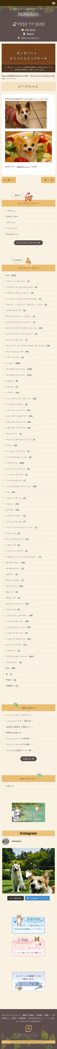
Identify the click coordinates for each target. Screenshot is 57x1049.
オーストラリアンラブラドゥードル (21, 328)
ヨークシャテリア (13, 645)
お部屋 (39, 1015)
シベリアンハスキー (14, 404)
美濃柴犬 (10, 686)
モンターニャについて (11, 1015)
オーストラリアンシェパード (18, 322)
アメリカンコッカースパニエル (19, 287)
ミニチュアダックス (14, 621)
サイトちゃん (11, 228)
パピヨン (10, 504)
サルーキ (10, 387)
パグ (8, 492)
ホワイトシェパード (14, 604)
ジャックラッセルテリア (16, 416)
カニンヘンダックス (14, 340)
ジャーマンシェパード (15, 410)
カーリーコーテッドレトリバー (19, 334)
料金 (46, 1015)
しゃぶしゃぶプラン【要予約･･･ (20, 721)
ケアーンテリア (12, 357)
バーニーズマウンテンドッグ (18, 486)
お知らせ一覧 (28, 759)
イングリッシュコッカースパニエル (21, 299)
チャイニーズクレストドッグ (18, 439)
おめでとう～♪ (23, 166)
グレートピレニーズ (14, 351)
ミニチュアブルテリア (15, 639)
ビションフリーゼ (13, 521)
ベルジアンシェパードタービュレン (21, 557)
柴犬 (8, 668)
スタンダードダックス (15, 422)
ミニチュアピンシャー (15, 627)
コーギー (10, 363)
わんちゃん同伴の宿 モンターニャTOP (15, 75)
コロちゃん (10, 222)
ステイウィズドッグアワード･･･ (20, 715)
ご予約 (13, 1018)
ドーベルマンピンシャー (16, 457)
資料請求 (30, 34)
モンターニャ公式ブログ (31, 1021)
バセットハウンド (13, 498)
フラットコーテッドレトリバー (19, 527)
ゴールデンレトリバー (15, 375)
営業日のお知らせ (13, 733)
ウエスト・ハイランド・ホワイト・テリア (24, 305)
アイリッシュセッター (15, 281)
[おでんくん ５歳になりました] (28, 874)
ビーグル (10, 510)
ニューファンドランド (15, 469)
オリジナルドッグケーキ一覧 (28, 243)
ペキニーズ (10, 545)
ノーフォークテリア (14, 475)
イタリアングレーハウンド (17, 293)
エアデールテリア (13, 310)
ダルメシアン (11, 434)
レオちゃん (10, 211)
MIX (7, 275)
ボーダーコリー (12, 562)
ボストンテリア (12, 580)
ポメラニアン (11, 586)
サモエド (10, 381)
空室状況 (22, 1018)
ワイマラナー (11, 662)
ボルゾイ (10, 592)
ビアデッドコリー (13, 516)
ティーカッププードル (15, 451)
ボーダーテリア (12, 568)
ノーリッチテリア (13, 481)
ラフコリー (10, 651)
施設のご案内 (28, 1015)
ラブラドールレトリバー (16, 656)
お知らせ (10, 786)
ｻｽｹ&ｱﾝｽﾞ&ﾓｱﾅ (12, 216)
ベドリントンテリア (14, 551)
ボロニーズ (10, 598)
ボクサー (10, 574)
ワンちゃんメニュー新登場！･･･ (20, 738)
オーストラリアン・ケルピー (18, 316)
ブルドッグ (10, 533)
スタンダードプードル (15, 428)
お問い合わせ (30, 30)
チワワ (9, 445)
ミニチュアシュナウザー (16, 615)
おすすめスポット (36, 1018)
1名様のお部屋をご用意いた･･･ (19, 727)
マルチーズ (10, 609)
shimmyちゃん (12, 234)
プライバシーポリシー (30, 38)
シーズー (10, 392)
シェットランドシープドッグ (18, 398)
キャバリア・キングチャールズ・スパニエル (25, 346)
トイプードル (11, 463)
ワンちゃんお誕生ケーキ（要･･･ (20, 750)
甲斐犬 (9, 680)
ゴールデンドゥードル (15, 369)
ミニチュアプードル (14, 633)
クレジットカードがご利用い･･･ (20, 744)
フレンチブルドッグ (14, 539)
